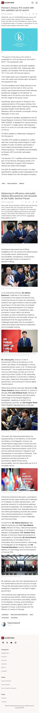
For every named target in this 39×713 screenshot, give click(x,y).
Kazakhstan (5, 614)
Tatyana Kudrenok (13, 623)
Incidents (4, 671)
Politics (3, 656)
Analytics (4, 664)
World (3, 667)
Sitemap (3, 698)
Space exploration (12, 183)
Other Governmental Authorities (19, 614)
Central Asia (14, 617)
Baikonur (21, 183)
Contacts (4, 701)
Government (5, 617)
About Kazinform (6, 681)
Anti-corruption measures (8, 688)
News (3, 183)
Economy (4, 660)
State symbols (5, 684)
